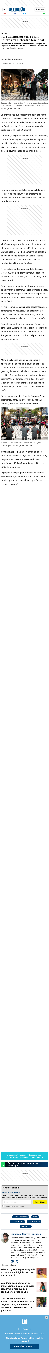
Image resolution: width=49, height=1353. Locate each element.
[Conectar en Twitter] (16, 1261)
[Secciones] (4, 9)
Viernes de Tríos (17, 1221)
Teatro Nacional (34, 1221)
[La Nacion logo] (16, 9)
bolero (35, 1217)
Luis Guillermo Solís (21, 1217)
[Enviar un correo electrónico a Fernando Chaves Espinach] (12, 1261)
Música (4, 33)
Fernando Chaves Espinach (12, 59)
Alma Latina (25, 1226)
